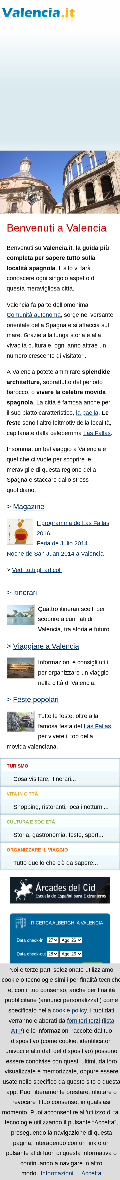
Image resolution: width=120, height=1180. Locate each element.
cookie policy (70, 1010)
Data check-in (30, 940)
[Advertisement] (60, 87)
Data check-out (31, 953)
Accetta (91, 1173)
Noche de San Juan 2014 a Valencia (55, 553)
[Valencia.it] (51, 12)
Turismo (17, 766)
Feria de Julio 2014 (62, 543)
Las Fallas (97, 433)
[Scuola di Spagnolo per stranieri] (60, 901)
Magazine (28, 506)
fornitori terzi (83, 1020)
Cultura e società (31, 822)
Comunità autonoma (34, 314)
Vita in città (22, 794)
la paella (87, 412)
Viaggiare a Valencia (46, 646)
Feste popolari (36, 699)
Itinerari (25, 592)
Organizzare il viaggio (37, 850)
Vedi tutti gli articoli (37, 570)
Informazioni (57, 1173)
